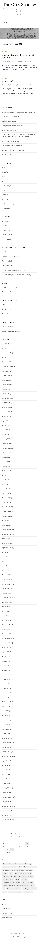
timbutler (33, 889)
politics (30, 882)
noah (11, 879)
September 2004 (7, 806)
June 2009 (5, 557)
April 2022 (5, 348)
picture (24, 882)
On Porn (6, 186)
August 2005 (6, 761)
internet (5, 876)
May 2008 (5, 611)
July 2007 (5, 656)
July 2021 (4, 357)
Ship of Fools (6, 314)
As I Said (4, 225)
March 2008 (5, 620)
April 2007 (5, 670)
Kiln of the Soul (7, 261)
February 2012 (6, 511)
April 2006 (5, 724)
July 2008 (5, 607)
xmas (30, 892)
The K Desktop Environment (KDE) (13, 270)
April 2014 (5, 489)
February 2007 (6, 679)
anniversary (6, 867)
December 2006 (7, 688)
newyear (30, 876)
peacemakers (7, 882)
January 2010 (6, 543)
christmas (6, 870)
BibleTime (5, 252)
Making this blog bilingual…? (11, 141)
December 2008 (7, 584)
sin (3, 889)
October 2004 (6, 801)
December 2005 (7, 742)
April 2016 (5, 434)
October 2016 (6, 412)
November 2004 (7, 797)
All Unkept (5, 221)
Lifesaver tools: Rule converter (12, 146)
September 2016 (7, 416)
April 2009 (5, 566)
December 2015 (7, 443)
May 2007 (5, 665)
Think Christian (7, 239)
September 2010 (7, 534)
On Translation (7, 204)
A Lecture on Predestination (11, 116)
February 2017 (6, 403)
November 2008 (7, 588)
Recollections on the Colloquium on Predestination (18, 112)
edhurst (5, 873)
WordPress (13, 937)
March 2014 (5, 493)
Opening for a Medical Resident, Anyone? (18, 56)
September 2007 (7, 647)
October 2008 (6, 593)
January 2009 (6, 579)
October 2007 (6, 643)
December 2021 (7, 353)
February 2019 (6, 375)
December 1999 (7, 820)
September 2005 (7, 756)
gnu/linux (23, 873)
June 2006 (5, 715)
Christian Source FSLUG (10, 256)
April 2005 (5, 779)
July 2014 (4, 480)
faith (3, 181)
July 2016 (4, 425)
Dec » (8, 852)
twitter (10, 892)
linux (24, 876)
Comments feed (7, 913)
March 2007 (5, 674)
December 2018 (7, 384)
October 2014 (6, 466)
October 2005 (6, 752)
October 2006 (6, 697)
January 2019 (6, 380)
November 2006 (7, 693)
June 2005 (5, 770)
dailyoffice (29, 870)
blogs (3, 167)
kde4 (15, 876)
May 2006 (5, 720)
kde (11, 876)
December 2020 (7, 362)
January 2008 (6, 629)
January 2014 (6, 502)
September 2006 (7, 702)
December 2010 (7, 529)
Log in (4, 904)
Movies (4, 195)
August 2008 (6, 602)
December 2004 (7, 792)
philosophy (16, 882)
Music (4, 199)
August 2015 (5, 452)
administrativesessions (15, 864)
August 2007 (6, 652)
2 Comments (27, 85)
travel (4, 892)
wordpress (18, 892)
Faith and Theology (8, 326)
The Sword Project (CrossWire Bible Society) (16, 275)
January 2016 (6, 439)
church (13, 870)
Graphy (24, 937)
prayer (5, 885)
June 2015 (5, 457)
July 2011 (4, 520)
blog (20, 867)
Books (4, 172)
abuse (4, 864)
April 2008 (5, 616)
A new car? (7, 81)
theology (25, 889)
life (20, 876)
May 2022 (5, 344)
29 (11, 850)
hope (29, 873)
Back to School (6, 155)
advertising (27, 864)
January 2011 (6, 525)
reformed (12, 885)
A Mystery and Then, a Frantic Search (14, 150)
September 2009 (7, 548)
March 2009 (6, 570)
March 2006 (6, 729)
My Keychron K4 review (10, 121)
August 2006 (6, 706)
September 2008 (7, 597)
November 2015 (7, 448)
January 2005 (6, 788)
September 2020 (7, 366)
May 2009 (5, 561)
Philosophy (5, 208)
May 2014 (5, 484)
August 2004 (6, 811)
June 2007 (5, 661)
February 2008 (6, 625)
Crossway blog (6, 230)
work (25, 892)
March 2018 (5, 394)
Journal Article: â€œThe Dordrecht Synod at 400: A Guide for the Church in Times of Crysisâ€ (18, 135)
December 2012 (7, 507)
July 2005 (5, 765)
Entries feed (6, 908)
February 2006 (6, 733)
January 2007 (6, 684)
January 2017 (6, 407)
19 (27, 843)
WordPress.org (7, 918)
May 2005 (5, 774)
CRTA (3, 305)
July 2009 (5, 552)
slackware (10, 889)
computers (5, 176)
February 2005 (6, 783)
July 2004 (5, 815)
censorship (32, 867)
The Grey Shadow (19, 5)
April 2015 (5, 461)
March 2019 (5, 371)
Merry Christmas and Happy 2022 (13, 126)
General (5, 52)
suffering (17, 889)
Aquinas (14, 867)
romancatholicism (22, 885)
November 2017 (7, 398)
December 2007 (7, 634)
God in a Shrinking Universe (11, 331)
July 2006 (5, 711)
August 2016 (5, 421)
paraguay (24, 879)
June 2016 (5, 430)
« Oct (3, 852)
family (16, 873)
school (32, 885)
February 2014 (6, 498)
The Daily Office (7, 292)
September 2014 (7, 471)
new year (5, 879)
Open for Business (8, 265)
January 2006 (6, 738)
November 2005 (7, 747)
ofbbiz (17, 879)
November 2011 (7, 516)
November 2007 (7, 638)
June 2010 (5, 539)
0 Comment (27, 61)
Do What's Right (7, 234)
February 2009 (6, 575)
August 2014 (5, 475)
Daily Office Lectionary (9, 287)
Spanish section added (9, 130)
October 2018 (6, 389)
